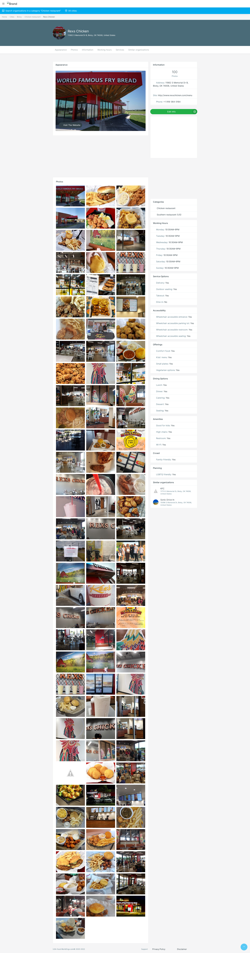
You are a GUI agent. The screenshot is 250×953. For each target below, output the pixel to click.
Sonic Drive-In (167, 499)
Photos (74, 49)
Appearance (61, 49)
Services (120, 49)
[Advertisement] (100, 155)
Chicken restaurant (32, 17)
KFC (162, 488)
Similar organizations (138, 49)
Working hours (104, 49)
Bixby (19, 17)
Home (4, 17)
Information (87, 49)
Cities (12, 17)
